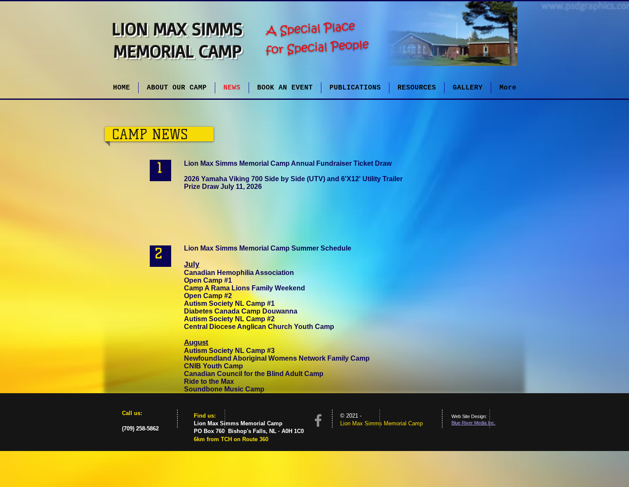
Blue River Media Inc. (473, 422)
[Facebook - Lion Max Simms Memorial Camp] (318, 420)
